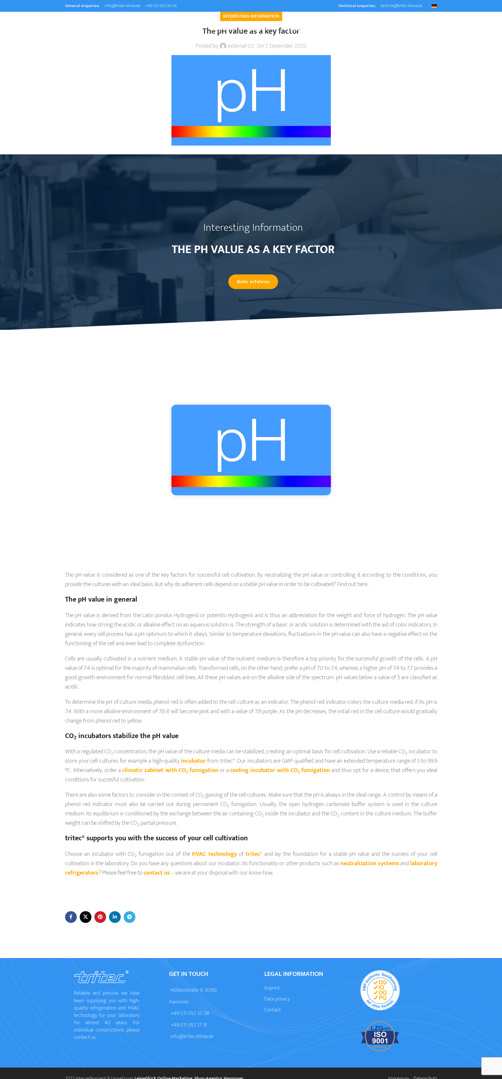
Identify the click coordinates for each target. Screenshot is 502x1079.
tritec (253, 854)
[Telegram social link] (129, 917)
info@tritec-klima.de (122, 5)
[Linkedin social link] (115, 917)
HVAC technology (214, 854)
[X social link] (85, 917)
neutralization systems (369, 863)
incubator (193, 761)
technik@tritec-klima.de (401, 5)
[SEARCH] (430, 29)
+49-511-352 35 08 (160, 5)
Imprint (272, 988)
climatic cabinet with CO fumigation (170, 771)
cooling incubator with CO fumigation (280, 771)
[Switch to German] (434, 6)
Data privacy (277, 999)
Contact (272, 1009)
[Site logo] (93, 29)
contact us (157, 873)
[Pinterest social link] (100, 917)
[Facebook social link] (71, 917)
